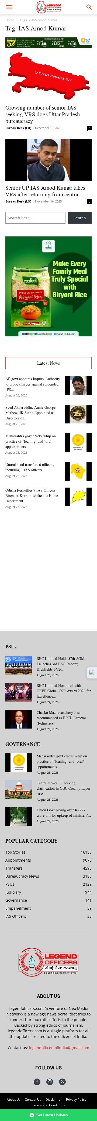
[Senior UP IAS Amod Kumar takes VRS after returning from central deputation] (48, 160)
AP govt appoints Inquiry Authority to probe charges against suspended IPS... (32, 384)
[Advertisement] (48, 566)
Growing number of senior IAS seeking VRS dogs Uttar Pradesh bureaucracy (42, 114)
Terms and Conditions (48, 1105)
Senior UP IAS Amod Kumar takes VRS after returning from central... (45, 191)
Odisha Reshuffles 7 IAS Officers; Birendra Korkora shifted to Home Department (31, 495)
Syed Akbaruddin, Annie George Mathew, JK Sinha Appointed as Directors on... (30, 413)
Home (10, 20)
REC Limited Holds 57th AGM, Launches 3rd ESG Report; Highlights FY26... (61, 664)
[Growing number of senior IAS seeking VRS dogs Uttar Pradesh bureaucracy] (48, 76)
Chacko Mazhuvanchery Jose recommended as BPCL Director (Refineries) (61, 718)
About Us (13, 1099)
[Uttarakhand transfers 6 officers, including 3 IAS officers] (78, 471)
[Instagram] (49, 1082)
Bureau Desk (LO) (18, 128)
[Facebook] (37, 1082)
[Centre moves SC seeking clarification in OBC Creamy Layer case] (18, 789)
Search (80, 217)
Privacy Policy (76, 1099)
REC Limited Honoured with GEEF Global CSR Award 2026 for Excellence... (64, 691)
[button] (9, 7)
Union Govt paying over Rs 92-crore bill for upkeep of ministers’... (64, 812)
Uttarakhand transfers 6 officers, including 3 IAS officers (29, 467)
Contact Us (33, 1099)
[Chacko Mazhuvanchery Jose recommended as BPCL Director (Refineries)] (18, 719)
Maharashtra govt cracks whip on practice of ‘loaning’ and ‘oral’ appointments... (30, 441)
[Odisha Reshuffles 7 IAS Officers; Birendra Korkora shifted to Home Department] (78, 497)
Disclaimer (54, 1099)
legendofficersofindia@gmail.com (59, 1047)
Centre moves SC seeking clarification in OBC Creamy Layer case (63, 788)
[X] (62, 1082)
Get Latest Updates (52, 1115)
